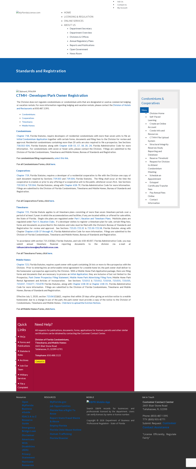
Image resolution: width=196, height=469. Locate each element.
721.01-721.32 (76, 228)
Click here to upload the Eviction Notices (81, 303)
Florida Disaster (59, 438)
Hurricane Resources (28, 463)
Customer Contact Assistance (159, 425)
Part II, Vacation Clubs (43, 221)
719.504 (70, 178)
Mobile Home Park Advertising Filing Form (90, 277)
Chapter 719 (23, 175)
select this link (61, 158)
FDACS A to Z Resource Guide (29, 420)
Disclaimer (28, 435)
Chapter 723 (23, 264)
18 (82, 145)
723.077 (30, 284)
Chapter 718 (23, 136)
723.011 (86, 280)
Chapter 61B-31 (100, 284)
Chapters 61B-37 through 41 (39, 231)
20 (86, 145)
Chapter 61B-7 (72, 185)
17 (78, 145)
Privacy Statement (28, 455)
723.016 (107, 280)
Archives (24, 360)
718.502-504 (23, 145)
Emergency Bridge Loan (29, 429)
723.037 (21, 284)
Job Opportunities (60, 406)
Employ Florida (58, 425)
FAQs (22, 336)
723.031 (116, 280)
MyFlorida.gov (58, 401)
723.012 (97, 280)
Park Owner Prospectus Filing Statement (49, 277)
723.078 (39, 284)
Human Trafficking (61, 434)
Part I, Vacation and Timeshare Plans (92, 218)
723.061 (50, 296)
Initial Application (79, 274)
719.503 (57, 178)
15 (74, 145)
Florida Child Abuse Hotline (65, 429)
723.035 (126, 280)
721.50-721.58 (94, 228)
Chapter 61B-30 (81, 284)
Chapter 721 (23, 212)
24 (90, 145)
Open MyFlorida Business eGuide (27, 407)
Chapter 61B (65, 145)
